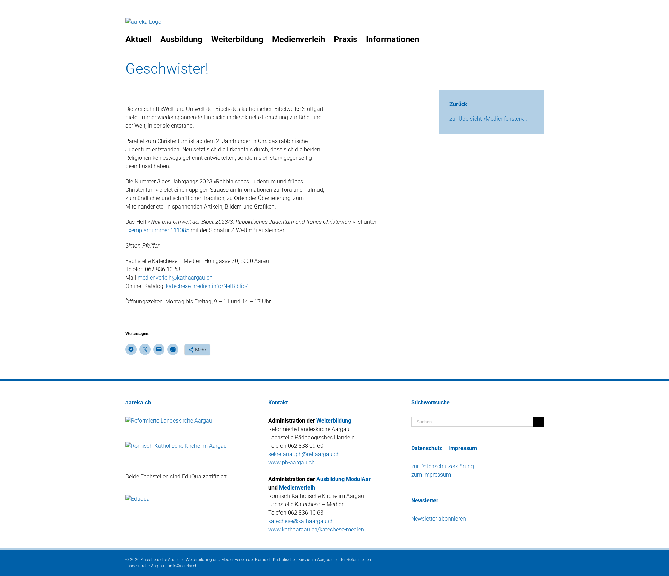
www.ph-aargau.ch (291, 462)
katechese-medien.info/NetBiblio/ (206, 286)
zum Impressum (431, 474)
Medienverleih (297, 487)
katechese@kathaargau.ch (301, 521)
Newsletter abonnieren (438, 518)
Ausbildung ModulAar (343, 479)
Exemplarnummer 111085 (157, 230)
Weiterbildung (333, 420)
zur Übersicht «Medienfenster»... (488, 118)
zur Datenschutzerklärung (442, 466)
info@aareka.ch (183, 565)
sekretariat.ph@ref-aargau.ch (304, 454)
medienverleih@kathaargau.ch (175, 277)
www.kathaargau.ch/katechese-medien (316, 529)
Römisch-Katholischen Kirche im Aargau (292, 559)
